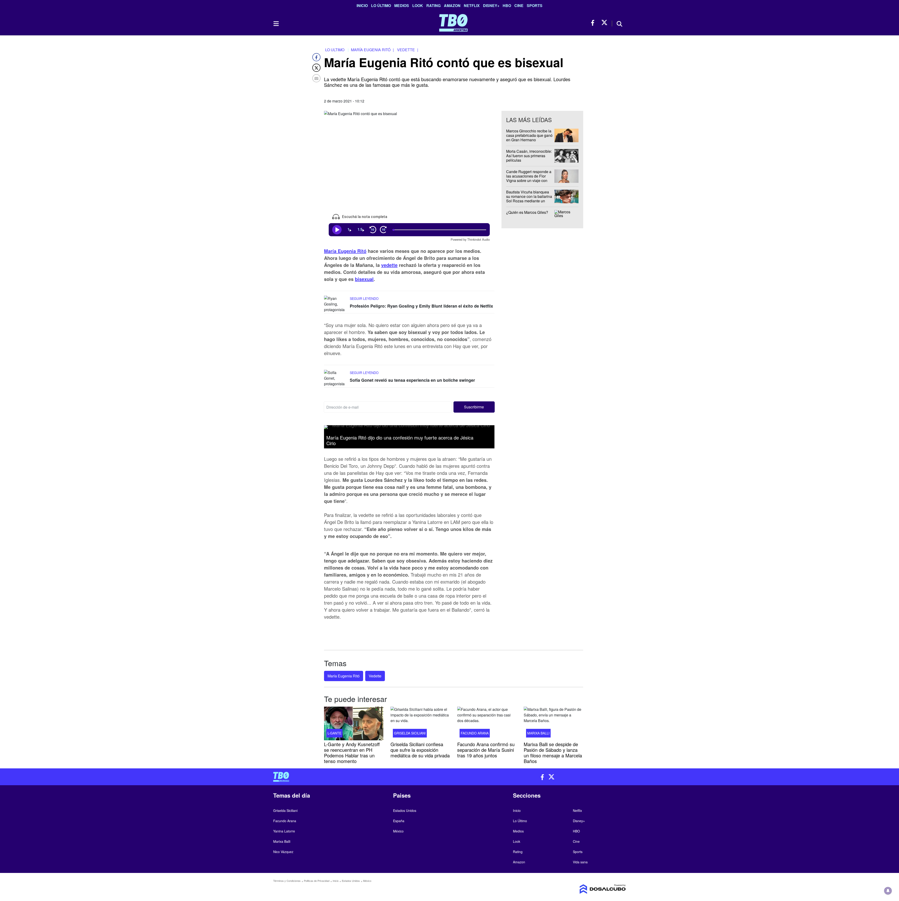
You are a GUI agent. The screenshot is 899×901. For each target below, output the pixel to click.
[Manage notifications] (888, 890)
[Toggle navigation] (276, 23)
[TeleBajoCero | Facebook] (594, 23)
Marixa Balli (538, 732)
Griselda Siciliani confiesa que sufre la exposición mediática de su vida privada (420, 750)
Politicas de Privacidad (316, 881)
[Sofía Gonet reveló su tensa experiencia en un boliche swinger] (335, 379)
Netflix (472, 5)
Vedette (375, 676)
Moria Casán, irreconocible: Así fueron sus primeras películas (529, 156)
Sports (534, 5)
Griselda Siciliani (410, 732)
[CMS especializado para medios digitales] (584, 889)
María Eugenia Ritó (345, 251)
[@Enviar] (316, 78)
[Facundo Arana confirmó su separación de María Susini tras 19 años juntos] (487, 723)
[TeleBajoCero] (359, 777)
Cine (518, 5)
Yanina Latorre (284, 831)
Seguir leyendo (364, 298)
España (398, 820)
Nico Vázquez (283, 851)
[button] (474, 407)
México (398, 831)
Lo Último (381, 5)
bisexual (364, 279)
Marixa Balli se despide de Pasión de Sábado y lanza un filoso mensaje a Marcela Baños (553, 752)
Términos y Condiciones (287, 881)
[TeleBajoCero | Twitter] (604, 23)
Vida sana (580, 862)
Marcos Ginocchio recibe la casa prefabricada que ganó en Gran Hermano (529, 135)
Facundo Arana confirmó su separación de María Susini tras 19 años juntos (486, 750)
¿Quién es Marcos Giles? (527, 212)
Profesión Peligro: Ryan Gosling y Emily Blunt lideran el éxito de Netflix (421, 306)
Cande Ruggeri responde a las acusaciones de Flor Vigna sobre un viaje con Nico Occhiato (528, 178)
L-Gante (334, 732)
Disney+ (491, 5)
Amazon (452, 5)
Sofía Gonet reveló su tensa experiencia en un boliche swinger (412, 380)
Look (417, 5)
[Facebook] (316, 57)
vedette (389, 265)
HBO (507, 5)
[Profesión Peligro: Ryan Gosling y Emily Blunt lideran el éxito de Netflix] (335, 304)
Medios (401, 5)
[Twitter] (316, 68)
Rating (433, 5)
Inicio (362, 5)
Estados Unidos (404, 810)
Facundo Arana (475, 732)
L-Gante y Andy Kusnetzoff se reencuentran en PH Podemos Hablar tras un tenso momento (352, 752)
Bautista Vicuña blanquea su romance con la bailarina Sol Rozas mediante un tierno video (529, 198)
